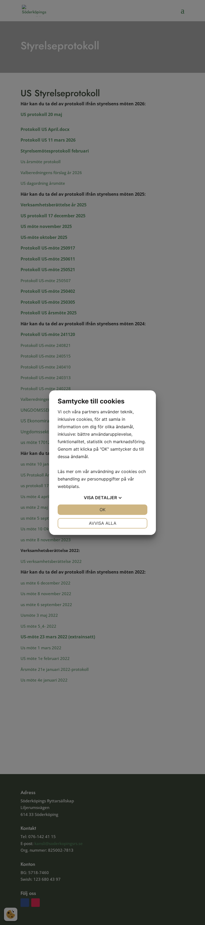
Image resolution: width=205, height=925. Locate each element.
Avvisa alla (102, 523)
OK (102, 509)
